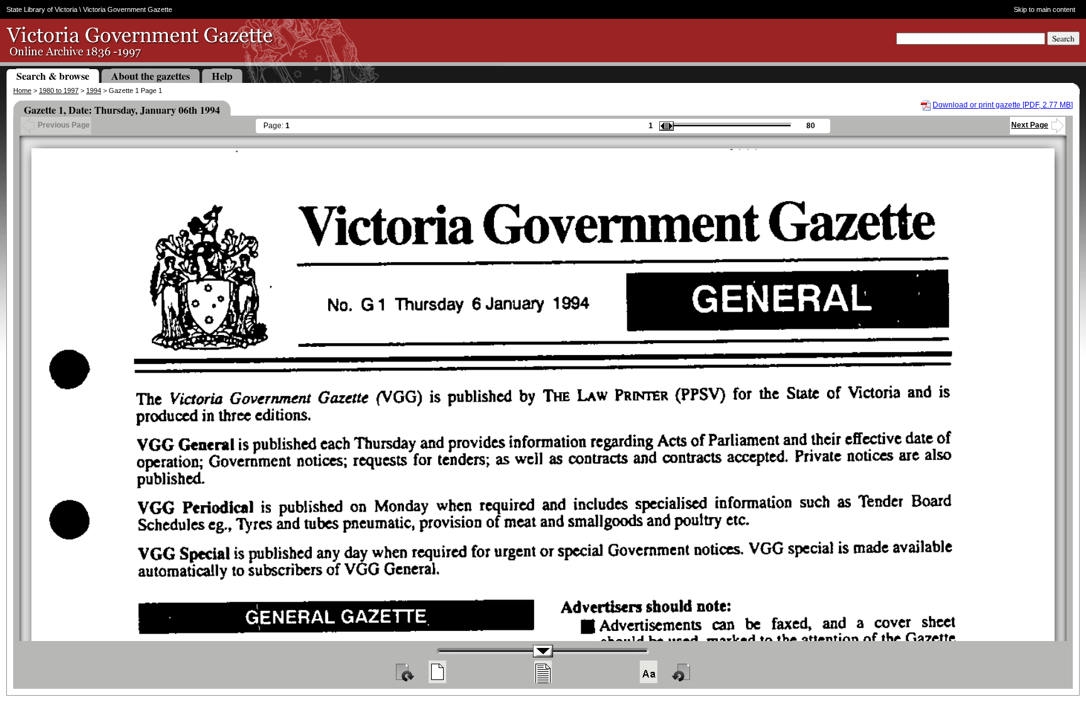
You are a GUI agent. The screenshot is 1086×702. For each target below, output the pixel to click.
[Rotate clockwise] (404, 672)
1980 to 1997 (59, 90)
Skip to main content (1044, 9)
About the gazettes (150, 76)
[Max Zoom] (648, 672)
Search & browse (52, 76)
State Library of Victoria (41, 9)
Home (22, 90)
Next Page (1029, 125)
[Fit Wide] (543, 672)
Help (222, 76)
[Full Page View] (437, 672)
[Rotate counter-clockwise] (682, 672)
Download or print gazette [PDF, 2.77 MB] (1003, 105)
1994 (93, 90)
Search (1063, 38)
